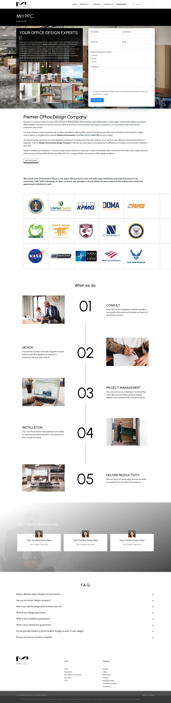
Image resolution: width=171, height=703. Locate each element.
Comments (95, 67)
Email (124, 42)
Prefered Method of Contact (101, 52)
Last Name (126, 32)
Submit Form (97, 100)
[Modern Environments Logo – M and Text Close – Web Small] (21, 3)
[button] (85, 594)
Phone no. (94, 42)
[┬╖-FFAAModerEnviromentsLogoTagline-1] (23, 656)
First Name (95, 32)
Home (18, 21)
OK (146, 699)
